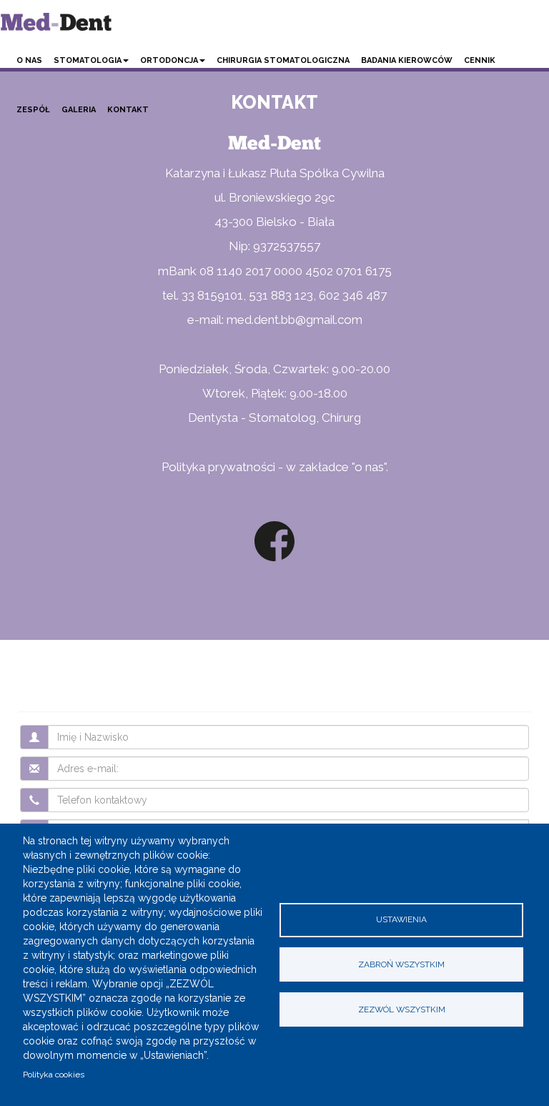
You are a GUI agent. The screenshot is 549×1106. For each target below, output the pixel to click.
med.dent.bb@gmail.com (294, 319)
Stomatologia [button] (88, 60)
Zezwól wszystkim (401, 1009)
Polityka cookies (53, 1075)
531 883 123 (281, 295)
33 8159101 (212, 295)
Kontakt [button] (128, 109)
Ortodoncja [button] (169, 60)
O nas (29, 60)
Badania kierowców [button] (406, 60)
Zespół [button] (33, 109)
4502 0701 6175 (348, 271)
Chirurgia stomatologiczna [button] (283, 60)
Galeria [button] (78, 109)
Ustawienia (401, 919)
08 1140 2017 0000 (250, 271)
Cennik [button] (479, 60)
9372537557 (286, 246)
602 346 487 (353, 295)
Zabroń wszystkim (401, 964)
